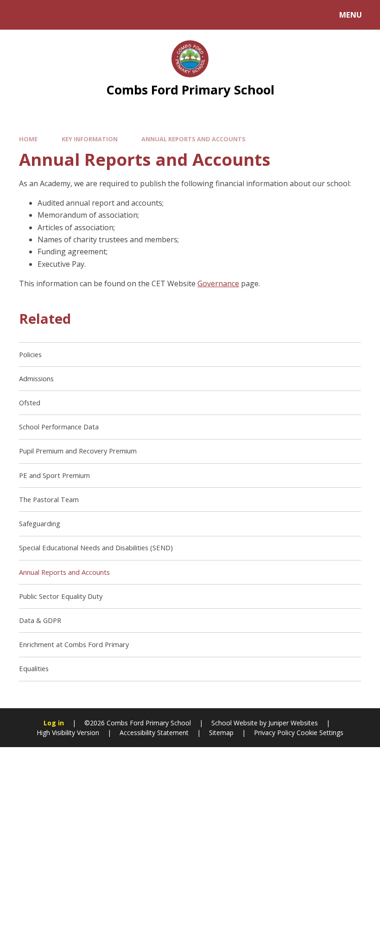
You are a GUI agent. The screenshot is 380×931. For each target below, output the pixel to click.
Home (28, 139)
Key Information (90, 139)
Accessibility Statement (154, 732)
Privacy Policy (274, 732)
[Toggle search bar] (19, 15)
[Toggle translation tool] (45, 15)
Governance (218, 283)
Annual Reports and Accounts (193, 139)
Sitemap (221, 732)
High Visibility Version (68, 732)
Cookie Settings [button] (320, 732)
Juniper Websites (293, 722)
